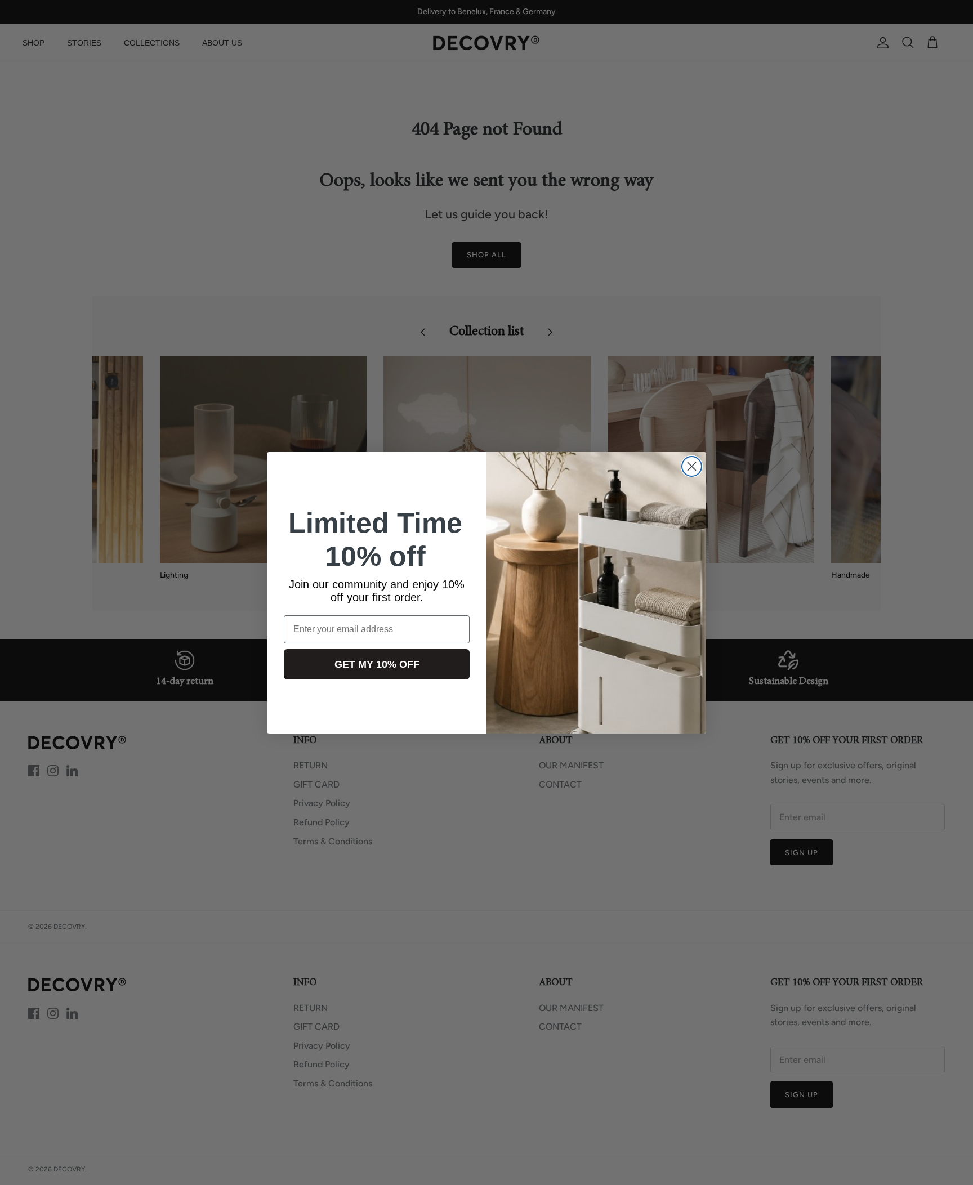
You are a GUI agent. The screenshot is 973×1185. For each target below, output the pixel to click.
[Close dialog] (692, 466)
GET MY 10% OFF (376, 664)
